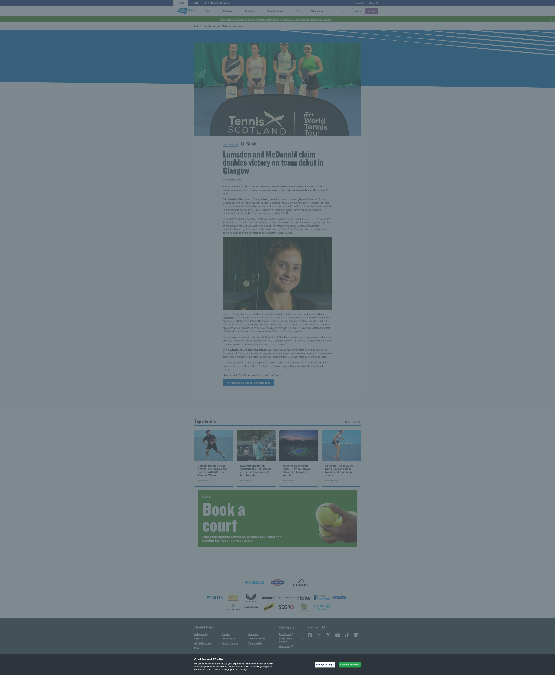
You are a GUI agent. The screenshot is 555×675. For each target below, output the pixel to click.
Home (197, 26)
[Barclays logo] (254, 582)
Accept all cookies (349, 664)
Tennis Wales (255, 643)
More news (351, 422)
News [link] (299, 11)
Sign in (358, 11)
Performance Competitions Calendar (248, 382)
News (204, 26)
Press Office (228, 638)
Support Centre (230, 643)
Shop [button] (371, 3)
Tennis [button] (180, 3)
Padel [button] (195, 3)
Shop (197, 648)
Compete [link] (227, 11)
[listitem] (215, 598)
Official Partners (202, 643)
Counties (253, 634)
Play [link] (208, 11)
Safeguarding (201, 634)
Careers (198, 638)
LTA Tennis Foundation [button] (217, 3)
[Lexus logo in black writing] (300, 582)
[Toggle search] (343, 11)
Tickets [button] (357, 3)
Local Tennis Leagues (285, 640)
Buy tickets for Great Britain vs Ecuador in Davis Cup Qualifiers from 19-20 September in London (275, 19)
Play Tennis (285, 634)
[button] (213, 11)
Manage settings (325, 664)
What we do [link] (317, 11)
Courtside (284, 646)
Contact (226, 634)
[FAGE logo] (277, 582)
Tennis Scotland (256, 638)
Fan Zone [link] (250, 11)
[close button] (552, 19)
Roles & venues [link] (275, 11)
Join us (371, 11)
